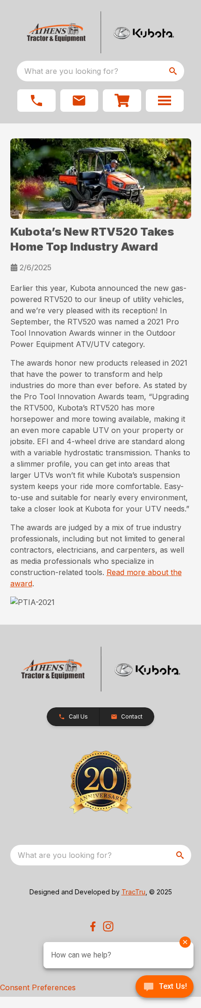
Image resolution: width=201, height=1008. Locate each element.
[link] (122, 100)
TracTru (133, 892)
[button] (36, 100)
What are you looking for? (71, 71)
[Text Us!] (164, 987)
